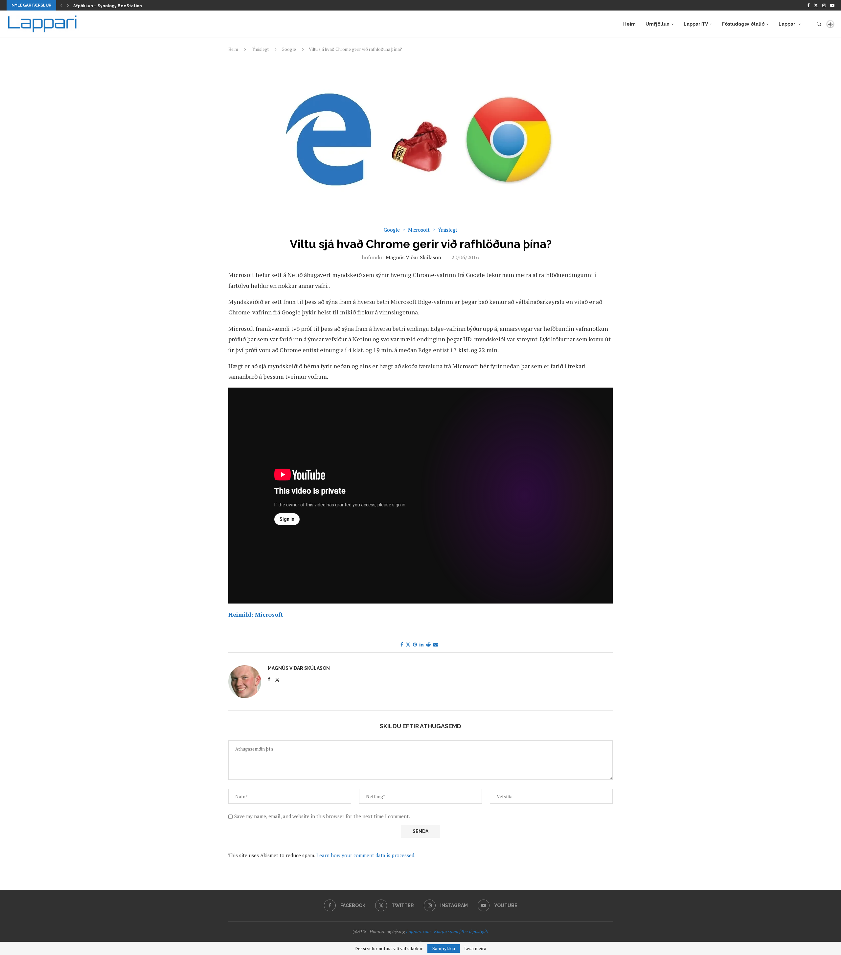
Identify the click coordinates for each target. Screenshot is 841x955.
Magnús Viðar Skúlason (413, 257)
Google (289, 49)
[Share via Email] (435, 644)
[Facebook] (808, 5)
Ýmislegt (260, 49)
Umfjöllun (658, 24)
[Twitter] (816, 5)
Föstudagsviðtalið (743, 24)
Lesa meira (475, 948)
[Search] (819, 24)
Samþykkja (443, 948)
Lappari (788, 24)
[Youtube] (832, 5)
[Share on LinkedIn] (421, 644)
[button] (61, 5)
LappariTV (696, 24)
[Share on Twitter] (408, 644)
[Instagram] (824, 5)
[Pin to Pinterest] (415, 644)
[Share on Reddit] (428, 644)
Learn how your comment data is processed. (366, 855)
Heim (629, 24)
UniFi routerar (87, 6)
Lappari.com (418, 931)
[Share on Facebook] (401, 644)
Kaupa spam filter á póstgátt (461, 931)
